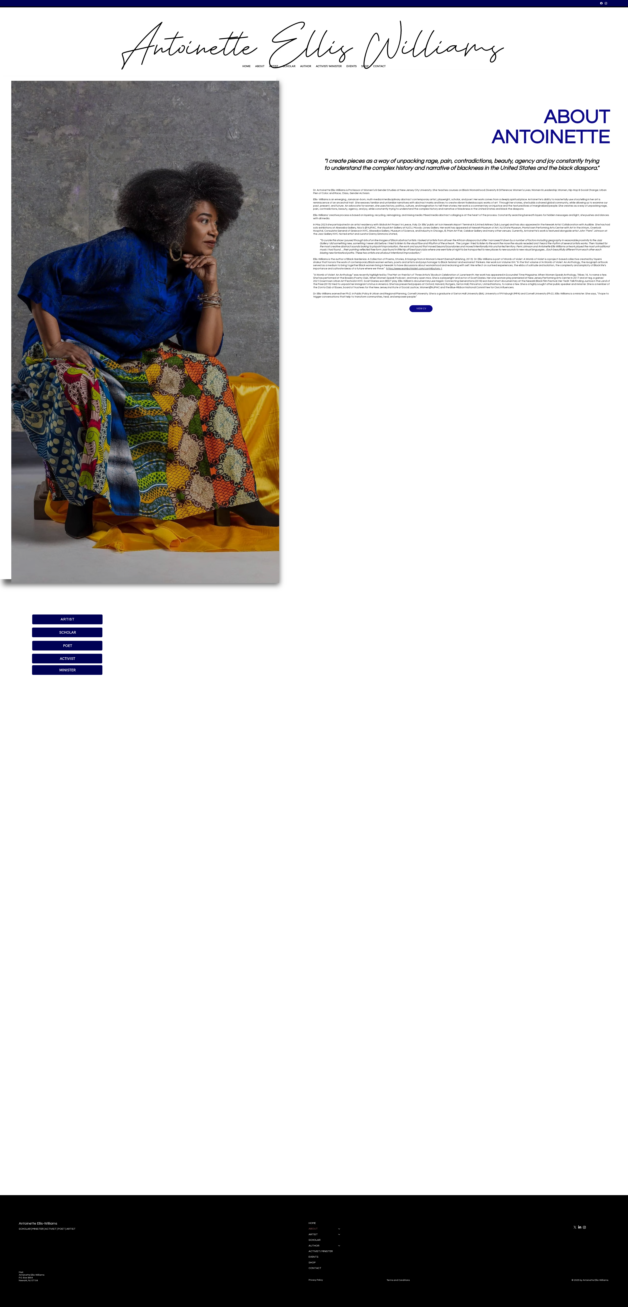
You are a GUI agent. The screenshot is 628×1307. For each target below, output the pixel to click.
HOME (312, 1223)
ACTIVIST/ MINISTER (321, 1251)
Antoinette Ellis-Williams (38, 1223)
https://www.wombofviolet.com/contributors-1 (414, 268)
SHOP (312, 1262)
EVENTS (313, 1256)
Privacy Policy (316, 1280)
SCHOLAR (315, 1240)
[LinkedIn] (580, 1227)
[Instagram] (606, 3)
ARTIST (313, 1234)
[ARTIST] (339, 1234)
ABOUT (313, 1228)
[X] (575, 1227)
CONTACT (315, 1268)
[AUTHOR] (339, 1245)
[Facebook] (601, 3)
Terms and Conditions (398, 1280)
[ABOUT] (339, 1228)
